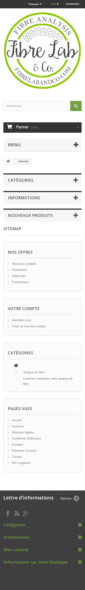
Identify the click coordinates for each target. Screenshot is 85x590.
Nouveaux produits (30, 215)
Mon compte (16, 549)
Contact (16, 456)
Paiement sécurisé (23, 450)
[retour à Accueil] (8, 161)
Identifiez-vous (21, 320)
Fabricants (18, 276)
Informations (24, 197)
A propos (17, 444)
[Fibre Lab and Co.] (42, 51)
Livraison (17, 426)
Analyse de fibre (34, 372)
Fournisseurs (20, 282)
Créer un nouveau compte (28, 326)
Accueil (16, 420)
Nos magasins (21, 463)
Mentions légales (22, 432)
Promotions (19, 270)
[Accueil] (16, 366)
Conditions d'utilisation (26, 438)
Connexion (72, 3)
